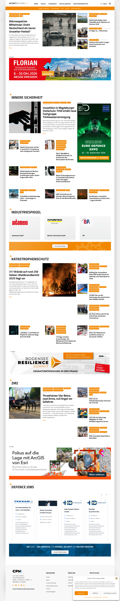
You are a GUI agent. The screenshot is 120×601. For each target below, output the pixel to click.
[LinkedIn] (21, 585)
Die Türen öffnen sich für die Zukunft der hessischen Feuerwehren (99, 316)
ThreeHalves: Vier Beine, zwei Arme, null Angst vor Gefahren (57, 398)
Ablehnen (95, 593)
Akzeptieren (81, 593)
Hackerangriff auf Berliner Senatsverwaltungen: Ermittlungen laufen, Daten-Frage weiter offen (30, 174)
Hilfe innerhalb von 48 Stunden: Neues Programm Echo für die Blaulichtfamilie (66, 196)
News (47, 580)
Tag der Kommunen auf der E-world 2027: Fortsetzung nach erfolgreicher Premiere (29, 149)
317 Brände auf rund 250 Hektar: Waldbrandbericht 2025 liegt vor (24, 274)
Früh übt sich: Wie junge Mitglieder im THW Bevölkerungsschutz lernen (98, 419)
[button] (116, 578)
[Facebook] (16, 585)
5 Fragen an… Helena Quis (98, 30)
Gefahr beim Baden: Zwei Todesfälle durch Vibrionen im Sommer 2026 (99, 22)
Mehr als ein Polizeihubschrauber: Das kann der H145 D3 (100, 400)
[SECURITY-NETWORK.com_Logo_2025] (18, 3)
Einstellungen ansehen (110, 593)
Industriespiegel (50, 592)
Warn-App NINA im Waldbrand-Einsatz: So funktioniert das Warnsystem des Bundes (65, 156)
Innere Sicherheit (51, 583)
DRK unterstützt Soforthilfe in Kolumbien (99, 437)
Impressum (105, 597)
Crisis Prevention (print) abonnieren (24, 589)
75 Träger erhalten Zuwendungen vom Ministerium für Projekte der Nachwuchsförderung (66, 340)
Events (48, 589)
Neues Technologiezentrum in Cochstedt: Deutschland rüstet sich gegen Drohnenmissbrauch (65, 178)
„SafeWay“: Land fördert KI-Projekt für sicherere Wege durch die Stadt (29, 334)
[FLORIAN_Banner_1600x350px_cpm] (60, 469)
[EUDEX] (94, 162)
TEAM (70, 583)
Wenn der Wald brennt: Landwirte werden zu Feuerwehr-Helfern (97, 334)
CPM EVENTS (72, 580)
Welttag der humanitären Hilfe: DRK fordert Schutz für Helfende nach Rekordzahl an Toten (99, 275)
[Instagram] (18, 585)
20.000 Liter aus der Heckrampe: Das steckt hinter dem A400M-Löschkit (99, 297)
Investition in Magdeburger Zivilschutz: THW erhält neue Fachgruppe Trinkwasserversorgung (59, 112)
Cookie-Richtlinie (88, 597)
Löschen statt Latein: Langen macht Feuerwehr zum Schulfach (99, 44)
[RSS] (24, 585)
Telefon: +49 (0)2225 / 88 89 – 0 (22, 580)
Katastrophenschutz (52, 586)
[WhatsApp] (13, 585)
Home (48, 577)
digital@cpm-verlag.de (19, 582)
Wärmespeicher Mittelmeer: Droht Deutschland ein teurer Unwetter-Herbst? (22, 26)
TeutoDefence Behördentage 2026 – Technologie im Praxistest (30, 198)
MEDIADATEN (72, 586)
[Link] (24, 234)
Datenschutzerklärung (97, 597)
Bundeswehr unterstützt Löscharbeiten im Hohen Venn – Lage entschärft (99, 198)
